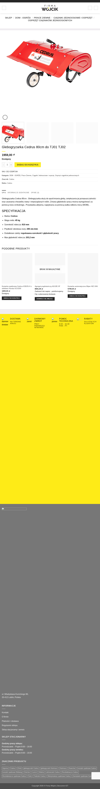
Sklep (8, 17)
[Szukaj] (9, 8)
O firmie (5, 717)
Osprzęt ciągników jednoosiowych (50, 20)
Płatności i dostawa (10, 721)
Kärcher (27, 772)
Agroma (5, 768)
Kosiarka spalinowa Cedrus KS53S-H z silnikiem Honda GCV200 (17, 287)
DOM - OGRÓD (23, 17)
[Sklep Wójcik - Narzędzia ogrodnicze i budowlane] (50, 7)
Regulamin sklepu (10, 725)
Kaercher (72, 768)
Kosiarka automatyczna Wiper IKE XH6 (83, 286)
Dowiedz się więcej (45, 299)
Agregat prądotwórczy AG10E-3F (47, 286)
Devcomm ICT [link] (62, 786)
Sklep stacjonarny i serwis (13, 730)
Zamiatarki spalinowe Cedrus (83, 776)
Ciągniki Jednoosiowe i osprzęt (73, 17)
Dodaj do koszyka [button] (12, 298)
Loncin (34, 772)
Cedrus (11, 179)
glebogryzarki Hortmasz (49, 768)
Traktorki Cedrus (39, 776)
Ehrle (19, 768)
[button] (4, 8)
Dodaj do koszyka (27, 165)
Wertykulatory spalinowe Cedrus (59, 776)
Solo (29, 776)
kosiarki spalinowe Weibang (12, 772)
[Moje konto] (90, 8)
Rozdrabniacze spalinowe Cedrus (14, 776)
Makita (41, 772)
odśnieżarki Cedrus (53, 772)
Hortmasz (63, 768)
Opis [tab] (4, 193)
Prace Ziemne (42, 17)
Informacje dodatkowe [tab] (18, 193)
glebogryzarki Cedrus (31, 768)
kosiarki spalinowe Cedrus (87, 768)
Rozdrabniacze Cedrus (70, 772)
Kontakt (5, 712)
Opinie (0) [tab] (35, 193)
